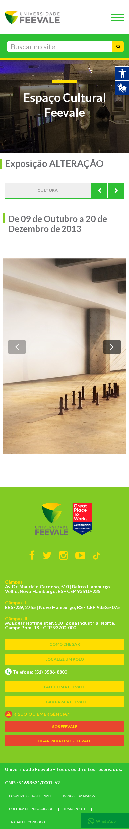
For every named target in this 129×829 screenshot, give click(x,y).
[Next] (116, 190)
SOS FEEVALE (64, 726)
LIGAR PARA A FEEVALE (64, 701)
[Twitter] (47, 555)
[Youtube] (80, 555)
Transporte (75, 809)
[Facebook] (32, 555)
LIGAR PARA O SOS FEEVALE (64, 740)
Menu (119, 18)
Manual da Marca (79, 796)
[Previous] (99, 190)
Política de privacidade (31, 809)
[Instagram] (63, 555)
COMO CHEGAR (64, 644)
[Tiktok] (96, 555)
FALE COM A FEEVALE (64, 686)
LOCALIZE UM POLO (64, 659)
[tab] (105, 820)
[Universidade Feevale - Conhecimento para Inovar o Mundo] (64, 518)
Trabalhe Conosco (27, 822)
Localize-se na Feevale (31, 796)
